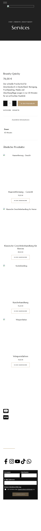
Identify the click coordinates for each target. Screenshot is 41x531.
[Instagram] (11, 461)
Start (11, 22)
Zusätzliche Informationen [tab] (20, 120)
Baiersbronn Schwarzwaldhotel (15, 529)
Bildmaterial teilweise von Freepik (17, 524)
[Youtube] (17, 461)
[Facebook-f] (6, 461)
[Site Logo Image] (20, 8)
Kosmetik (17, 22)
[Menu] (5, 2)
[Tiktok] (23, 461)
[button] (9, 446)
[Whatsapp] (29, 461)
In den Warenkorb (28, 103)
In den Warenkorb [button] (20, 200)
